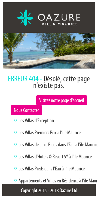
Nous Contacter (26, 110)
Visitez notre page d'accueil (61, 100)
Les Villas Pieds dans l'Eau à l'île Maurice (52, 168)
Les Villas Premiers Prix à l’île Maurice (50, 132)
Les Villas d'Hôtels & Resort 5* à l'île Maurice (55, 156)
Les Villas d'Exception (36, 120)
